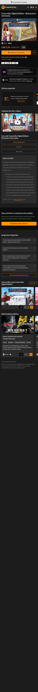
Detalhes (19, 147)
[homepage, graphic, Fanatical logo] (8, 7)
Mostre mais (18, 200)
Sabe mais (29, 81)
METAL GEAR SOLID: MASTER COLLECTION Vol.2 (12, 338)
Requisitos (19, 151)
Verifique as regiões (6, 59)
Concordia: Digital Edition (24, 72)
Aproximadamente (19, 142)
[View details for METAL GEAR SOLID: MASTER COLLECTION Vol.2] (17, 325)
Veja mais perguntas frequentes (19, 275)
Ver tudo (33, 283)
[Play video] (17, 122)
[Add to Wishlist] (34, 52)
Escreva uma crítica (19, 224)
